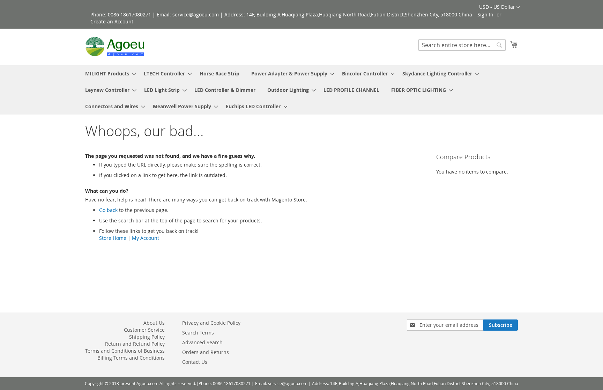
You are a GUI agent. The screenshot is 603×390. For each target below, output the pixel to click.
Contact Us (194, 362)
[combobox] (462, 45)
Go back (108, 210)
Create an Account (111, 21)
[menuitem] (108, 73)
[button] (499, 7)
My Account (145, 238)
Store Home (112, 238)
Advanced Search (202, 342)
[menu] (301, 90)
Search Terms (198, 332)
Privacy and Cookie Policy (211, 322)
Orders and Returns (205, 352)
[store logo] (114, 47)
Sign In (485, 14)
